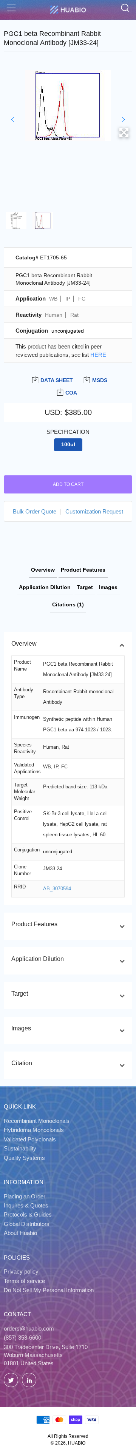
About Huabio (20, 1233)
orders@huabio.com (29, 1328)
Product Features (83, 570)
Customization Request (94, 511)
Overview (43, 570)
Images (108, 587)
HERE (98, 355)
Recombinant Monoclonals (37, 1121)
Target (85, 587)
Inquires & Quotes (26, 1205)
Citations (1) (68, 604)
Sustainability (20, 1148)
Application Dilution (45, 587)
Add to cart (68, 484)
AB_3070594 (57, 888)
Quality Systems (24, 1158)
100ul (68, 444)
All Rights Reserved (68, 1436)
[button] (13, 119)
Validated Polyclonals (30, 1139)
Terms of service (24, 1281)
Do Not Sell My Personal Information (49, 1290)
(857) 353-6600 (22, 1337)
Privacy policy (21, 1271)
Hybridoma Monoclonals (34, 1130)
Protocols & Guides (28, 1214)
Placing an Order (24, 1196)
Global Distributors (26, 1224)
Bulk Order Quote (34, 511)
